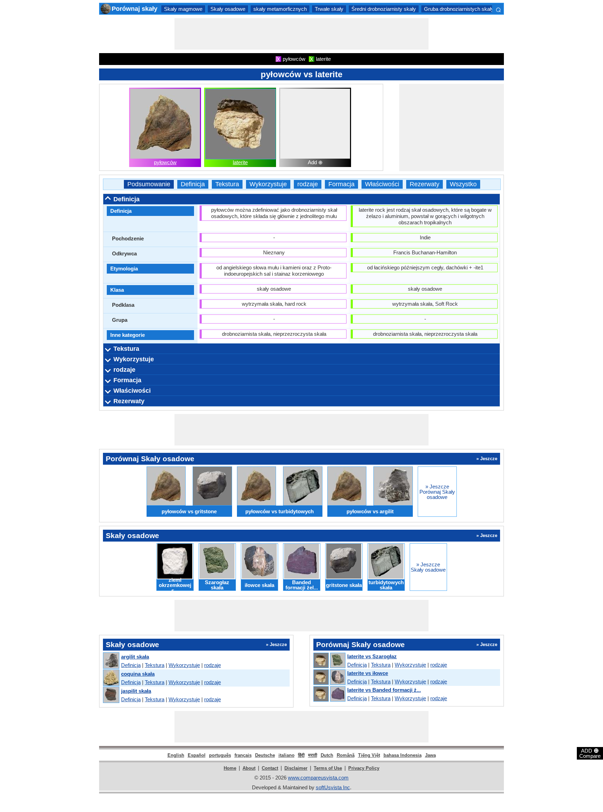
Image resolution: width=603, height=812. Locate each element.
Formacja (341, 184)
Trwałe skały (329, 9)
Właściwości (382, 184)
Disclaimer (295, 768)
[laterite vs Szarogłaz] (329, 661)
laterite (240, 162)
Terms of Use (328, 768)
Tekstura (227, 184)
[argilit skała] (111, 660)
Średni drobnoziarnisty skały (383, 9)
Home (230, 768)
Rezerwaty (424, 184)
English (176, 755)
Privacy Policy (363, 768)
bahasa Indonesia (403, 755)
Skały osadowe (227, 9)
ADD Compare (590, 753)
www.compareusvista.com (318, 778)
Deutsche (265, 755)
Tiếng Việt (369, 755)
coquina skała (138, 674)
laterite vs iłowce (367, 673)
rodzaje (307, 184)
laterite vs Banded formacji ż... (384, 690)
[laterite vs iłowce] (329, 677)
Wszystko (463, 184)
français (243, 755)
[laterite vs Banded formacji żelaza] (329, 694)
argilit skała (135, 657)
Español (197, 755)
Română (346, 755)
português (220, 755)
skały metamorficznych (280, 9)
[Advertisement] (301, 34)
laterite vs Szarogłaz (372, 656)
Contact (270, 768)
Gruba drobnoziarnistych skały (459, 9)
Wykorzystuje (268, 184)
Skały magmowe (183, 9)
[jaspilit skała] (111, 695)
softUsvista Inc (333, 787)
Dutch (327, 755)
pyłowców (165, 162)
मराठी (312, 755)
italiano (286, 755)
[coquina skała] (111, 678)
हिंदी (301, 755)
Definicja (193, 184)
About (249, 768)
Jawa (430, 755)
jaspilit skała (136, 691)
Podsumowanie (148, 184)
